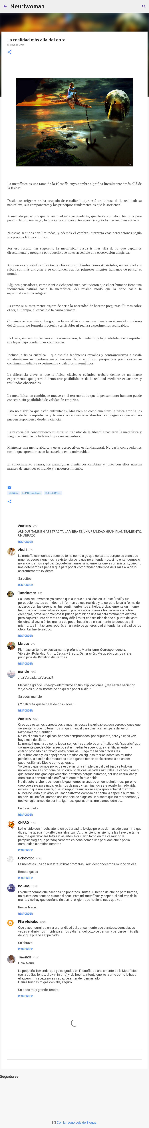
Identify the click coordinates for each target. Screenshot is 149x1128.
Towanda (24, 957)
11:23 (33, 672)
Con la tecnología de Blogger (77, 1122)
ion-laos (24, 886)
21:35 (34, 886)
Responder (25, 541)
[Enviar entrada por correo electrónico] (9, 489)
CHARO (23, 822)
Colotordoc (26, 858)
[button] (9, 52)
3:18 (35, 526)
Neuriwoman (27, 6)
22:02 (43, 922)
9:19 (33, 644)
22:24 (35, 957)
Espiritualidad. (31, 493)
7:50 (40, 593)
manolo (23, 671)
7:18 (31, 550)
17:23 (33, 823)
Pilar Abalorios (28, 921)
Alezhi (22, 550)
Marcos (23, 644)
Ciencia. (13, 493)
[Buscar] (49, 6)
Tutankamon (27, 593)
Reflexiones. (53, 493)
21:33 (38, 858)
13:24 (35, 718)
